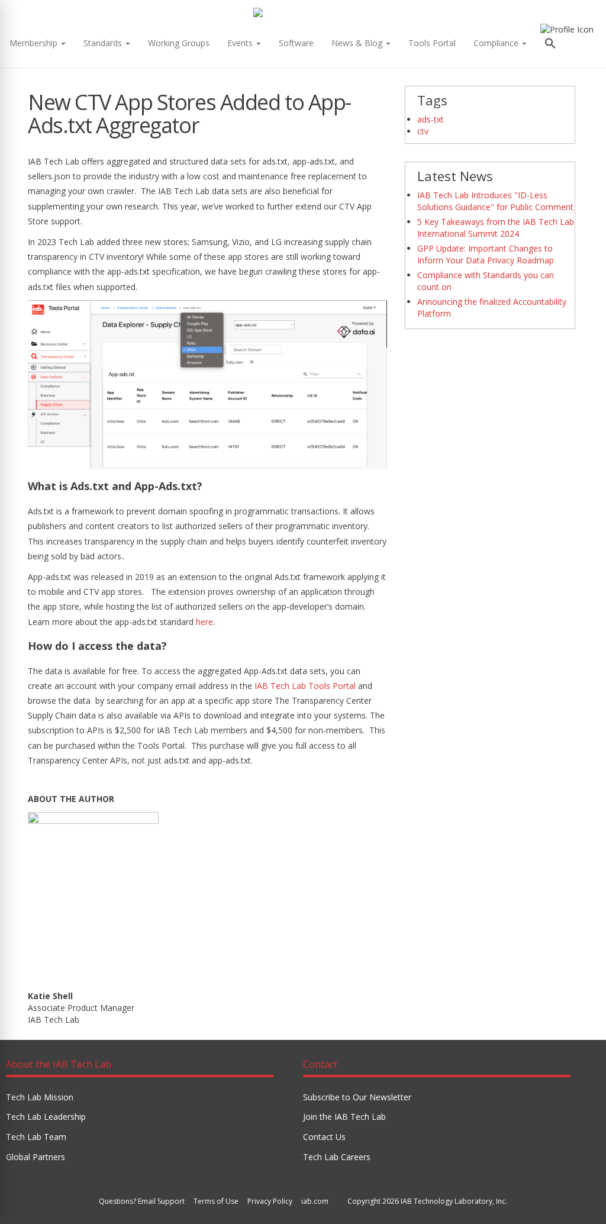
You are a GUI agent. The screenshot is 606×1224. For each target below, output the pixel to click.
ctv (422, 131)
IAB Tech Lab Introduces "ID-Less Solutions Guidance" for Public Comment (495, 200)
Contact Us (324, 1136)
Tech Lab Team (36, 1136)
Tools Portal (432, 43)
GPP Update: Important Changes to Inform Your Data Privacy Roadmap (485, 254)
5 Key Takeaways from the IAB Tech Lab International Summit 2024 (495, 227)
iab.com (314, 1201)
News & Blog (358, 43)
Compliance (497, 43)
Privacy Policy (269, 1201)
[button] (550, 44)
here (204, 621)
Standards (103, 43)
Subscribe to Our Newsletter (357, 1097)
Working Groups (178, 43)
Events (241, 43)
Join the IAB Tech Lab (344, 1116)
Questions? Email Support (142, 1201)
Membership (34, 43)
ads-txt (430, 119)
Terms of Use (216, 1201)
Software (296, 43)
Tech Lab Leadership (46, 1116)
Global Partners (35, 1156)
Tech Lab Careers (336, 1156)
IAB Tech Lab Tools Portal (305, 685)
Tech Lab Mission (39, 1097)
